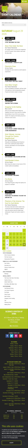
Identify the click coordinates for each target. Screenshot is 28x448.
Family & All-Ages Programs (10, 261)
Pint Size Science (8, 257)
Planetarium (8, 40)
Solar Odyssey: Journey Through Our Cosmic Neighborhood (14, 129)
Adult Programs (7, 271)
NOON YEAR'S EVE (8, 282)
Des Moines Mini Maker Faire (10, 284)
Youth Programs (7, 253)
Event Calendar (7, 251)
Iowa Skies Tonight (17, 81)
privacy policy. (14, 437)
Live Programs (9, 62)
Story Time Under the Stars (12, 42)
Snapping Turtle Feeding (11, 103)
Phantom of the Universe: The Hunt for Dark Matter (15, 196)
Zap (5, 300)
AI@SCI (6, 269)
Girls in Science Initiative (9, 255)
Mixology (6, 273)
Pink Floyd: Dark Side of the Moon (11, 278)
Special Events (7, 276)
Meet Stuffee (7, 296)
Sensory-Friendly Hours (9, 267)
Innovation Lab (7, 265)
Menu (25, 1)
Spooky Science (7, 280)
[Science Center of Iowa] (5, 9)
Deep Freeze (7, 294)
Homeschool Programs (9, 259)
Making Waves (7, 304)
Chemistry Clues (17, 62)
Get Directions (14, 326)
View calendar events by (7, 22)
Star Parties (7, 263)
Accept (11, 442)
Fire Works (16, 175)
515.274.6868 (14, 322)
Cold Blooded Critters (19, 156)
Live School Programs (9, 290)
